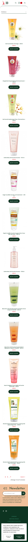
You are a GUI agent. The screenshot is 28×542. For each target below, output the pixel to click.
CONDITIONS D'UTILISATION (14, 521)
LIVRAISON (14, 516)
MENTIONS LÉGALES (14, 519)
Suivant (22, 477)
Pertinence (3, 12)
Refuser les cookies (8, 537)
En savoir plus (12, 532)
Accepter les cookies (19, 537)
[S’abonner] (23, 493)
